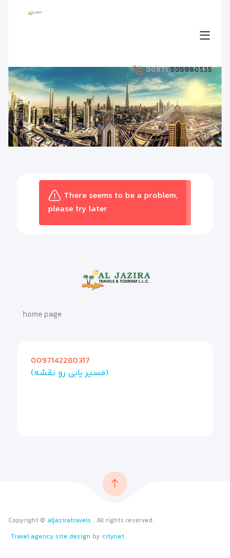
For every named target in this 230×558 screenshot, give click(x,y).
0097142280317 (60, 361)
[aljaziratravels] (34, 13)
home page (42, 315)
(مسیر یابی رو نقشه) (70, 373)
